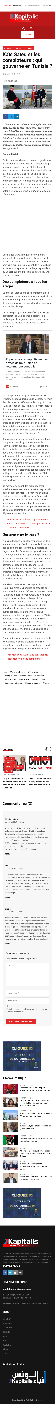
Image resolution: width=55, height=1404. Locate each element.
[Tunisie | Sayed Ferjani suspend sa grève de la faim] (40, 763)
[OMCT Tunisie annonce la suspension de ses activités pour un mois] (14, 763)
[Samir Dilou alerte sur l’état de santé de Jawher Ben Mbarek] (10, 1175)
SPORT (6, 1333)
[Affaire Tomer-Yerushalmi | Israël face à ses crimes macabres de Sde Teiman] (10, 1149)
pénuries (9, 683)
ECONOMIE (7, 1324)
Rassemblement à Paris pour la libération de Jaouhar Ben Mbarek (35, 1086)
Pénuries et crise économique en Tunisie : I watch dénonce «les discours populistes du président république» (29, 523)
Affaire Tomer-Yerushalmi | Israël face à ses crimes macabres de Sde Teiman (36, 1151)
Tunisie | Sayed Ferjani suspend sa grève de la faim (40, 781)
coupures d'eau (12, 675)
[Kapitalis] (27, 18)
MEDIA (5, 1346)
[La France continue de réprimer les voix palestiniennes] (10, 1136)
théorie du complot (33, 683)
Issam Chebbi (26, 675)
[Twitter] (11, 116)
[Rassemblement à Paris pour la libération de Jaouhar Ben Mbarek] (10, 1086)
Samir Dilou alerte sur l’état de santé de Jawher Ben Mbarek (36, 1175)
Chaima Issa (33, 672)
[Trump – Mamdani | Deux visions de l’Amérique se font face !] (10, 1111)
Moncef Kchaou (39, 679)
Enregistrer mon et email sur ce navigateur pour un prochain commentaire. (27, 1007)
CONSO (6, 1350)
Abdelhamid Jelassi (18, 672)
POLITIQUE (19, 48)
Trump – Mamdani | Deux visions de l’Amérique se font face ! (36, 1111)
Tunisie (29, 48)
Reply (7, 851)
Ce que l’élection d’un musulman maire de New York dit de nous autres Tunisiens (34, 1100)
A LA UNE (7, 48)
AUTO (5, 1337)
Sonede (19, 683)
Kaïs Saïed (40, 675)
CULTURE (7, 1341)
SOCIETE (9, 759)
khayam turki (24, 679)
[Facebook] (5, 116)
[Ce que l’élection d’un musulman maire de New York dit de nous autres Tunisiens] (10, 1098)
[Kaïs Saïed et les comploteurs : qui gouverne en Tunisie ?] (27, 96)
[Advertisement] (27, 226)
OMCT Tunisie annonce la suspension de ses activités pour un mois (14, 781)
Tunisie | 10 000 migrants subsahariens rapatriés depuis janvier (33, 1163)
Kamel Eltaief (11, 679)
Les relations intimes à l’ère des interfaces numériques (30, 5)
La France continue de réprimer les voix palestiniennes (36, 1136)
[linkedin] (16, 116)
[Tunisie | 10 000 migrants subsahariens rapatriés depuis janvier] (10, 1162)
